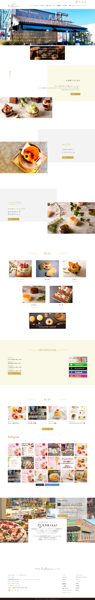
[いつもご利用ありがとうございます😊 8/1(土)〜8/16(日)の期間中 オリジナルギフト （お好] (67, 463)
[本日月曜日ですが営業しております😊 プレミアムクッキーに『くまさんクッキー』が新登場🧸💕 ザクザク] (40, 463)
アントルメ (78, 581)
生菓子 (77, 583)
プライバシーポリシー (67, 590)
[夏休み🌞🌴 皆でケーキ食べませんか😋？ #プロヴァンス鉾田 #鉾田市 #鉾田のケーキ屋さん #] (27, 463)
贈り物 (77, 590)
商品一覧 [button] (48, 5)
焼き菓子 (78, 588)
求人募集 (65, 5)
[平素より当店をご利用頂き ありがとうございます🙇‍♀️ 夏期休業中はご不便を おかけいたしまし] (80, 449)
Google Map (57, 536)
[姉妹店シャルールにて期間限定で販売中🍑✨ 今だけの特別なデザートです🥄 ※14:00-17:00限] (54, 463)
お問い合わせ (71, 5)
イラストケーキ (79, 575)
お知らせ (42, 5)
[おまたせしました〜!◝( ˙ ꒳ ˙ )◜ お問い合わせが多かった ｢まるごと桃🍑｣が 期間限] (40, 476)
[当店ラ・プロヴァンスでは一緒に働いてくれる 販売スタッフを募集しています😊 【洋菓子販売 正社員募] (27, 449)
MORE (73, 94)
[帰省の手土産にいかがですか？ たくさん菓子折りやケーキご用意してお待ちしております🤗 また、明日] (54, 449)
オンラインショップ (81, 5)
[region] (47, 26)
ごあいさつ (36, 5)
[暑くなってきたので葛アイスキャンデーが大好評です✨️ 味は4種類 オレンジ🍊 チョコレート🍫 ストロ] (80, 463)
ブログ (53, 5)
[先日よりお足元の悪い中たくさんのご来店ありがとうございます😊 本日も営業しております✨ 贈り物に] (67, 449)
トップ (30, 5)
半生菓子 (78, 585)
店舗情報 (59, 5)
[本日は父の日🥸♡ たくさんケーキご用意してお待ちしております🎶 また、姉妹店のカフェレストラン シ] (80, 476)
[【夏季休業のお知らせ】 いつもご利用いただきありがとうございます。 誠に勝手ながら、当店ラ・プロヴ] (14, 463)
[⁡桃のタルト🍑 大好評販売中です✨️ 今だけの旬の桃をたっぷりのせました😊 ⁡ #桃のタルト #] (67, 476)
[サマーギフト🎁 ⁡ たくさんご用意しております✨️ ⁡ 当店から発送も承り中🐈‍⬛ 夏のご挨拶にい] (14, 476)
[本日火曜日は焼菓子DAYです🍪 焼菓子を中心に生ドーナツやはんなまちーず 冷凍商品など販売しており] (14, 449)
